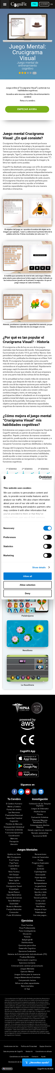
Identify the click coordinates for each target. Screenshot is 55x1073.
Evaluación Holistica (39, 817)
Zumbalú (40, 869)
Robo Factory (14, 872)
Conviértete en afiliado (43, 1051)
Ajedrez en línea (14, 854)
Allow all (27, 576)
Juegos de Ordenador (40, 809)
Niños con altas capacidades (27, 983)
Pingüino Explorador (40, 863)
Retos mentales (27, 986)
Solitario (14, 869)
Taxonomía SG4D (40, 836)
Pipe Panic (14, 863)
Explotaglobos (40, 872)
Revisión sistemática (39, 833)
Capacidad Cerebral (14, 818)
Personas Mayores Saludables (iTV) (40, 821)
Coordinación (14, 836)
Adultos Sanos (40, 812)
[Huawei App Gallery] (27, 774)
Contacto (35, 1057)
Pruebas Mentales (27, 957)
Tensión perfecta (40, 898)
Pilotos (40, 814)
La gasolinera (40, 886)
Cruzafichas (40, 904)
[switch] (47, 537)
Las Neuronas (14, 813)
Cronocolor (13, 912)
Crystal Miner (14, 866)
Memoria (14, 839)
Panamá (8, 1068)
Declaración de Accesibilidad (18, 1062)
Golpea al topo (40, 909)
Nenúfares (40, 906)
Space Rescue (14, 892)
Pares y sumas (40, 889)
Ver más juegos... (40, 915)
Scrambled (14, 904)
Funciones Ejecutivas (14, 833)
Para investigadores (27, 931)
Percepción (14, 842)
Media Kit (29, 1051)
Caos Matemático (14, 895)
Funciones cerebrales (14, 830)
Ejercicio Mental (27, 972)
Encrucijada (40, 875)
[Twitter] (21, 792)
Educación (27, 934)
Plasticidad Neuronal (14, 815)
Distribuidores (27, 943)
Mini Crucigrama (14, 857)
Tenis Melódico (14, 901)
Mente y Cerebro (14, 807)
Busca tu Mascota (14, 906)
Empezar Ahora (27, 109)
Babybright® (27, 940)
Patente (27, 937)
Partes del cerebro (14, 810)
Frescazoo (40, 880)
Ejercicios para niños (27, 945)
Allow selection (27, 584)
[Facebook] (14, 792)
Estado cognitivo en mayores (40, 830)
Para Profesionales (27, 928)
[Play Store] (27, 766)
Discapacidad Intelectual (14, 827)
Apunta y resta (40, 892)
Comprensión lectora (27, 980)
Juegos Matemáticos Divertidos (27, 977)
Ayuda (43, 1057)
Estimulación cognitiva (27, 960)
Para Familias (27, 925)
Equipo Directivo (45, 1046)
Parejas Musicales (13, 909)
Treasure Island (14, 878)
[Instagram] (34, 792)
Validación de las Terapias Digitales (40, 805)
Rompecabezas (40, 883)
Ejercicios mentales (27, 963)
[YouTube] (27, 792)
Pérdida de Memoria (14, 824)
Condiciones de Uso (11, 1046)
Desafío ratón (40, 895)
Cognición (14, 821)
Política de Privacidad (29, 1046)
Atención (14, 844)
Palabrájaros (40, 912)
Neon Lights (14, 880)
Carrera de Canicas (14, 898)
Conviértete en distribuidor (19, 1057)
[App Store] (27, 758)
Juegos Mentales (27, 969)
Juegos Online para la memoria (27, 975)
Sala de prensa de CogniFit (13, 1051)
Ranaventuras (40, 854)
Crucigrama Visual (14, 886)
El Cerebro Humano (14, 804)
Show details (39, 567)
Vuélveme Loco (14, 883)
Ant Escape (14, 875)
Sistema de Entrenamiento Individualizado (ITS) (27, 954)
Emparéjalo (14, 889)
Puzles (40, 860)
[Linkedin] (41, 792)
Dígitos (40, 866)
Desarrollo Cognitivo (27, 948)
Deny (27, 593)
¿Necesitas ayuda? (39, 1062)
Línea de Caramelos (40, 857)
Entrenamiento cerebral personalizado (27, 966)
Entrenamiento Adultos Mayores (39, 826)
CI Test (27, 989)
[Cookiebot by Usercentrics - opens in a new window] (39, 478)
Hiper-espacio (40, 878)
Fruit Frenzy (14, 860)
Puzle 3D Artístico (14, 915)
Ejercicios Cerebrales (27, 951)
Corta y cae (40, 901)
